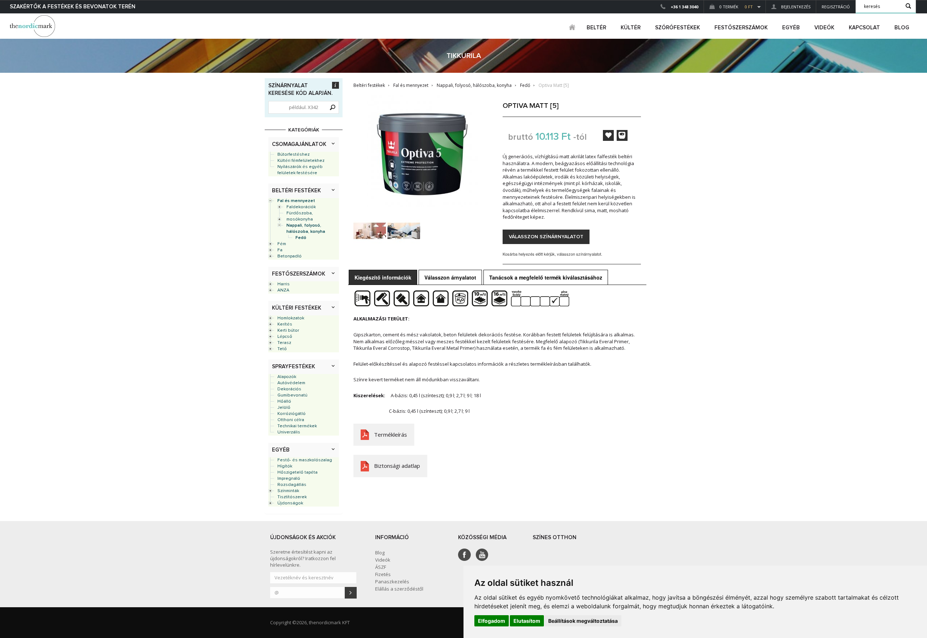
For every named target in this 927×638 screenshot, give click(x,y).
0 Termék (735, 6)
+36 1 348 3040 (684, 6)
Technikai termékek (297, 426)
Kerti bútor (288, 330)
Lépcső (284, 337)
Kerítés (284, 324)
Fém (281, 244)
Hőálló (284, 401)
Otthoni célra (290, 420)
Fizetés (383, 574)
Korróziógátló (291, 414)
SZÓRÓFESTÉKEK (677, 27)
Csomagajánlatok (299, 144)
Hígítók (284, 466)
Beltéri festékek (296, 190)
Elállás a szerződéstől (399, 588)
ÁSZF (380, 567)
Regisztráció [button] (836, 6)
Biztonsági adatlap (397, 465)
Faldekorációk (301, 207)
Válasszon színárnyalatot (546, 236)
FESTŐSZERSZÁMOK (741, 27)
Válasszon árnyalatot (450, 277)
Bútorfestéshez (293, 154)
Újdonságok (290, 503)
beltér (596, 27)
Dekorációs (289, 389)
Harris (283, 284)
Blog (901, 27)
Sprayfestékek (293, 366)
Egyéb (281, 450)
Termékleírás (390, 434)
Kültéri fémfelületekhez (300, 161)
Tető (282, 349)
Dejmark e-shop (33, 26)
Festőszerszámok (298, 274)
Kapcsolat (864, 27)
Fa (279, 250)
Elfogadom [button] (491, 621)
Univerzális (288, 432)
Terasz (284, 343)
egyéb (791, 27)
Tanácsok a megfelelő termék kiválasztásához (545, 277)
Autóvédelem (291, 383)
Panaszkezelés (392, 581)
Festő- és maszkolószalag (304, 460)
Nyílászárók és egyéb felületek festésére (300, 170)
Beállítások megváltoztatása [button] (583, 621)
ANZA (283, 290)
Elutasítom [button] (526, 621)
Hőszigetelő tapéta (297, 472)
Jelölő (283, 408)
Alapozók (286, 377)
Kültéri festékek (296, 308)
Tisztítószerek (292, 497)
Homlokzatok (290, 318)
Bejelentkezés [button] (795, 6)
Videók (824, 27)
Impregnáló (288, 479)
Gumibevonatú (292, 395)
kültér (631, 27)
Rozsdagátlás (291, 485)
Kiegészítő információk (383, 277)
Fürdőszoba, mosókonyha (299, 216)
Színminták (288, 491)
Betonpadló (289, 256)
